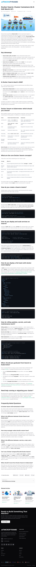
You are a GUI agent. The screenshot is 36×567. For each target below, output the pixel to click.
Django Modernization (22, 534)
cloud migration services (27, 397)
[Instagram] (11, 544)
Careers (20, 553)
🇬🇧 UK (10, 562)
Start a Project (5, 521)
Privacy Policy (29, 565)
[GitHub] (4, 544)
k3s (10, 149)
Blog (2, 11)
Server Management (6, 11)
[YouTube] (13, 544)
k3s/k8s (6, 369)
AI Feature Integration (22, 533)
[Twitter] (2, 544)
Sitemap (33, 565)
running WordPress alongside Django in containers (17, 273)
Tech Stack (2, 555)
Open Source (3, 553)
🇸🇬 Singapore (27, 562)
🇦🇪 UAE (23, 562)
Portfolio (2, 550)
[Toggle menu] (34, 2)
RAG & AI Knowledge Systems (23, 531)
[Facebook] (9, 544)
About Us (20, 550)
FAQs (20, 555)
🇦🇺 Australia (14, 562)
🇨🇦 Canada (19, 562)
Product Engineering (22, 538)
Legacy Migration (22, 536)
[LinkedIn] (7, 544)
